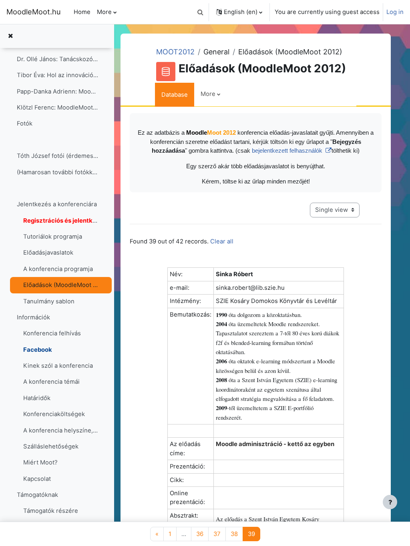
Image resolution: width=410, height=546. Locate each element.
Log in (395, 12)
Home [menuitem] (82, 12)
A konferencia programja (58, 269)
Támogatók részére (50, 510)
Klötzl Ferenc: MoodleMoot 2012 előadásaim (57, 107)
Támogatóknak (37, 494)
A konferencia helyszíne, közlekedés (60, 430)
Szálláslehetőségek (50, 446)
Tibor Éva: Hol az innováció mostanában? (57, 75)
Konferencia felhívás (52, 333)
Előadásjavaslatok (48, 252)
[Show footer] (390, 502)
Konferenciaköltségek (54, 414)
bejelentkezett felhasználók (288, 150)
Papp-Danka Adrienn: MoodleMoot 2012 (57, 91)
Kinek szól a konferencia (58, 365)
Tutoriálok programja (52, 236)
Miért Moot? (40, 462)
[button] (200, 12)
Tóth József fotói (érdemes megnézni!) (57, 155)
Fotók (24, 123)
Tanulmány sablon (48, 301)
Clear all (221, 241)
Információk (33, 317)
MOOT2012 (175, 52)
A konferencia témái (51, 381)
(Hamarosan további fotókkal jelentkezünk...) (57, 172)
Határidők (36, 398)
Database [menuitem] (174, 94)
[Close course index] (10, 36)
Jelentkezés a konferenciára (57, 204)
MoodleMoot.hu (33, 11)
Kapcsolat (37, 478)
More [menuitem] (104, 12)
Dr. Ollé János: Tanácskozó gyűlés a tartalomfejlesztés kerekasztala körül (57, 59)
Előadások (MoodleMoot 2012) (60, 285)
